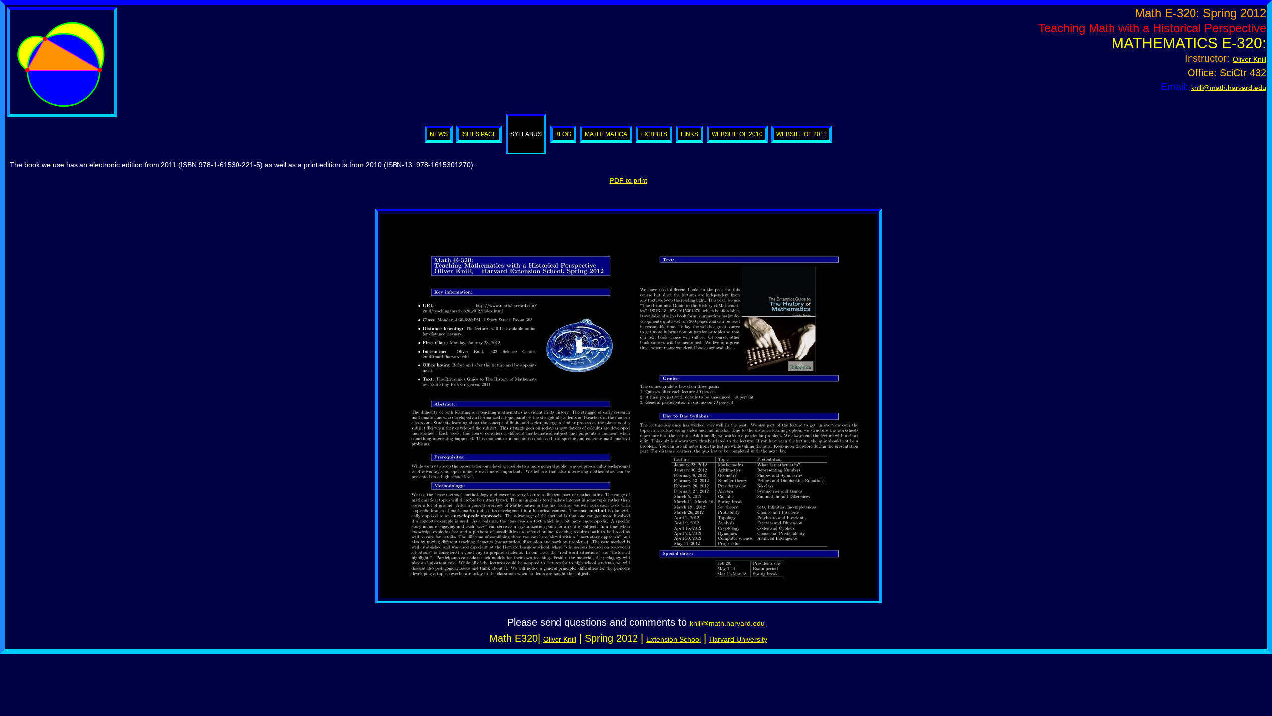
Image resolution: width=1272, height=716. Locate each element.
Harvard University (738, 639)
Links (689, 134)
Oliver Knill (1249, 59)
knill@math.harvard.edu (1228, 87)
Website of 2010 (737, 134)
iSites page (479, 134)
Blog (563, 134)
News (439, 134)
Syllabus (526, 134)
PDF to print (628, 180)
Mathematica (606, 134)
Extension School (673, 639)
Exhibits (653, 134)
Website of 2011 (801, 134)
